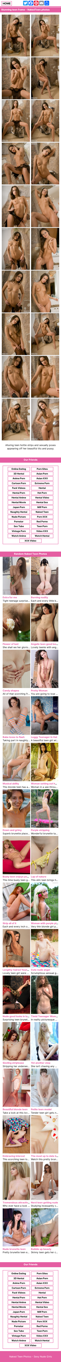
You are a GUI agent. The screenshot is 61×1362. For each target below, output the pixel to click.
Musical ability (11, 783)
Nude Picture (19, 516)
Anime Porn (19, 478)
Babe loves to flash (14, 737)
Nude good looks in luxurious (19, 1016)
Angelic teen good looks (45, 644)
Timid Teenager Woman (45, 1016)
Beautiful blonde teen (15, 1109)
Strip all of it (9, 923)
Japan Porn (19, 507)
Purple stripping (40, 830)
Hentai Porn (18, 492)
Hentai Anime (19, 497)
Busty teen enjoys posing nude (20, 876)
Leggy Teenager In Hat (44, 737)
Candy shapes (11, 690)
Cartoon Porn (19, 483)
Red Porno (42, 521)
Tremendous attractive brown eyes (23, 1202)
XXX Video (30, 540)
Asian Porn (42, 473)
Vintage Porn (19, 531)
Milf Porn (42, 507)
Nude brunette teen (14, 1249)
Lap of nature (38, 876)
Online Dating (18, 469)
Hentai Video (42, 497)
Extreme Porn (42, 483)
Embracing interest (14, 1156)
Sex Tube (19, 526)
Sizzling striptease (13, 1062)
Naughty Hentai (18, 512)
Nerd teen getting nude (44, 1202)
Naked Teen (42, 512)
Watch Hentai (42, 535)
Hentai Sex (42, 502)
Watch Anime (19, 535)
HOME (7, 3)
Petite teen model (41, 1109)
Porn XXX (42, 516)
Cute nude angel (40, 969)
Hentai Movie (19, 502)
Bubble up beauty (41, 1249)
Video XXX (42, 531)
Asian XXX (42, 478)
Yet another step (40, 1062)
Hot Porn (42, 492)
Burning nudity (39, 597)
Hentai (42, 488)
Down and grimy (12, 830)
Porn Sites (42, 469)
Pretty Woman (39, 690)
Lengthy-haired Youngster (18, 969)
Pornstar (18, 521)
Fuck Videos (18, 488)
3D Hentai (18, 473)
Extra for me (10, 597)
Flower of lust (11, 644)
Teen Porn (42, 526)
